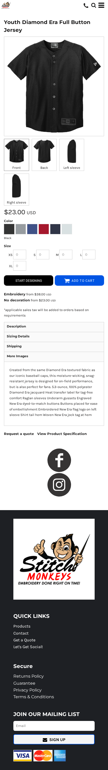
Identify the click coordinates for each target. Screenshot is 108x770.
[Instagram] (59, 485)
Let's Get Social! (28, 646)
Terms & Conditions (33, 696)
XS (10, 255)
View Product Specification (62, 434)
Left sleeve (71, 168)
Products (21, 626)
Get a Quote (24, 639)
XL (11, 266)
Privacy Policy (27, 690)
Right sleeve (16, 202)
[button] (93, 5)
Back (44, 168)
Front (16, 168)
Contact (21, 633)
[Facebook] (59, 460)
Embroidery (14, 294)
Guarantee (24, 683)
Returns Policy (28, 676)
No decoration (17, 300)
